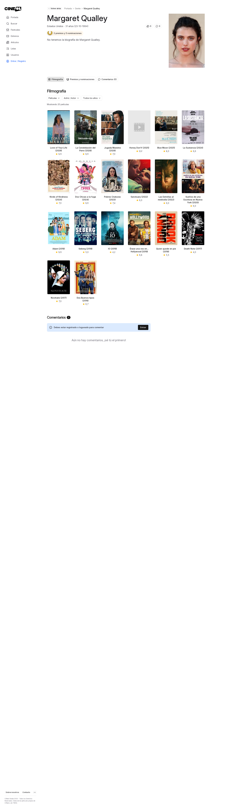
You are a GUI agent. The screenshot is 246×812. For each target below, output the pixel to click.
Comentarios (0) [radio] (109, 79)
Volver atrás (56, 8)
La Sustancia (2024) (193, 147)
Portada (68, 8)
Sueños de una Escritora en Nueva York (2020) (193, 200)
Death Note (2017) (193, 248)
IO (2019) (112, 248)
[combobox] (54, 98)
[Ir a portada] (13, 9)
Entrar (143, 327)
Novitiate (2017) (59, 298)
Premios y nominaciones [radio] (82, 79)
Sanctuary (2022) (139, 197)
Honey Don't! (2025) (139, 147)
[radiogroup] (71, 79)
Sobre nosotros (12, 792)
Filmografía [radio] (57, 79)
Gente (78, 8)
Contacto (26, 792)
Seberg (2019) (85, 248)
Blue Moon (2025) (166, 147)
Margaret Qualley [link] (92, 8)
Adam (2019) (59, 248)
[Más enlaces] (34, 792)
